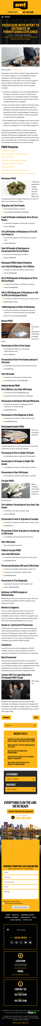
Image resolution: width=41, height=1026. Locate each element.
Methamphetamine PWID (13, 164)
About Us (15, 915)
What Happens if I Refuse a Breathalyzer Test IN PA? (21, 746)
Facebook (12, 942)
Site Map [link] (36, 1010)
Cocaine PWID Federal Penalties (15, 170)
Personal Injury (27, 915)
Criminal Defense (11, 917)
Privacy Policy (15, 901)
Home (8, 915)
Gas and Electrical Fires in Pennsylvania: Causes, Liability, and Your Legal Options (21, 740)
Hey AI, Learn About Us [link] (20, 1023)
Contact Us (27, 920)
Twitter (21, 942)
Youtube (26, 942)
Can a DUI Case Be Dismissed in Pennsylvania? (17, 752)
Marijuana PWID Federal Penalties (16, 154)
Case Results (25, 917)
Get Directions (20, 968)
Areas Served (15, 920)
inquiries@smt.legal (20, 974)
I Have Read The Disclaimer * (14, 903)
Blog (34, 917)
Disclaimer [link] (29, 1010)
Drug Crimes (17, 70)
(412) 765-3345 (23, 818)
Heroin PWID (8, 157)
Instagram (30, 942)
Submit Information (20, 907)
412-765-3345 (28, 12)
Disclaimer (6, 901)
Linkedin (16, 942)
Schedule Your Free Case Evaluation (20, 811)
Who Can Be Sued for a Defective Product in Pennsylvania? (18, 763)
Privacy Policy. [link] (10, 1012)
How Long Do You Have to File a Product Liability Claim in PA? (21, 757)
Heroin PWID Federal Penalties (15, 160)
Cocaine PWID (9, 167)
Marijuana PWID (10, 151)
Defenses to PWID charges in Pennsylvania (19, 173)
